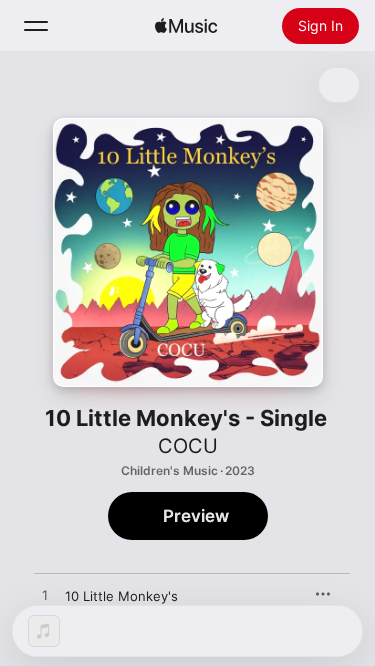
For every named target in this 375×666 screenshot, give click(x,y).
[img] (186, 26)
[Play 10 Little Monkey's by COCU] (45, 596)
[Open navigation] (36, 26)
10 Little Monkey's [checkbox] (121, 596)
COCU (188, 446)
